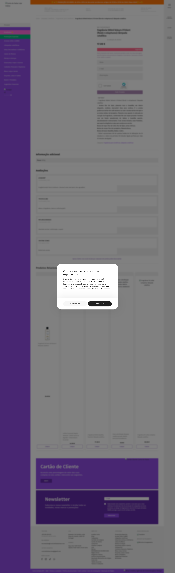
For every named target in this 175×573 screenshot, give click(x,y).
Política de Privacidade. (101, 289)
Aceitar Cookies (99, 304)
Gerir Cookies (75, 304)
